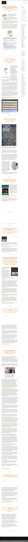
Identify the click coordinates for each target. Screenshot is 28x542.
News (13, 58)
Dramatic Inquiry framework (9, 476)
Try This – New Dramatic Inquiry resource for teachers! (10, 61)
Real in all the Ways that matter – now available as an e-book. (10, 232)
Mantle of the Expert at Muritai (23, 83)
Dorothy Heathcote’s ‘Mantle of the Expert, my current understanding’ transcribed (23, 68)
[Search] (23, 2)
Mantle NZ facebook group (23, 53)
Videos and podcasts (22, 45)
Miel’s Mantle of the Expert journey (23, 90)
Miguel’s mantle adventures (23, 91)
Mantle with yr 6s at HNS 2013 (23, 88)
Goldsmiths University (5, 380)
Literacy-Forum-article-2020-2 (5, 345)
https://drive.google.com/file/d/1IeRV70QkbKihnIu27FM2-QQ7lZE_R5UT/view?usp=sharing (9, 502)
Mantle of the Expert (12, 424)
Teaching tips (15, 7)
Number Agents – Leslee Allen (23, 96)
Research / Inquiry (10, 7)
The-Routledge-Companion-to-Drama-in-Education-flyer (8, 223)
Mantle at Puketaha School (23, 82)
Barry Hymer (6, 410)
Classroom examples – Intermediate (23, 28)
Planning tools (4, 7)
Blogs (9, 350)
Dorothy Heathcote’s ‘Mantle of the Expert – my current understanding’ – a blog (23, 63)
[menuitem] (25, 0)
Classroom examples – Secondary (23, 32)
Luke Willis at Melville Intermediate (23, 80)
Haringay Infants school (10, 384)
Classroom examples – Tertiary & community (23, 35)
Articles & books (6, 6)
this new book (8, 146)
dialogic (6, 417)
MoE (5, 452)
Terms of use (25, 0)
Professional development (6, 468)
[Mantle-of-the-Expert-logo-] (4, 2)
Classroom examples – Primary (23, 30)
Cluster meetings (10, 507)
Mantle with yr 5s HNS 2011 (23, 86)
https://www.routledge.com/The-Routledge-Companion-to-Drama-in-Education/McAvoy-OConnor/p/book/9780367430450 (9, 197)
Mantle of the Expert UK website (23, 55)
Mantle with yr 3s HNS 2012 (23, 85)
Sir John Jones (11, 410)
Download (15, 223)
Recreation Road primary (12, 398)
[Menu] (25, 2)
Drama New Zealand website (23, 52)
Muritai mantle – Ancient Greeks (23, 93)
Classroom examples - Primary (12, 257)
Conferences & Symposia (23, 38)
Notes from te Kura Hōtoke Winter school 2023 (23, 18)
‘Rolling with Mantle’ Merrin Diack (23, 78)
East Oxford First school (12, 389)
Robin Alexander (6, 418)
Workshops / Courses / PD (10, 8)
